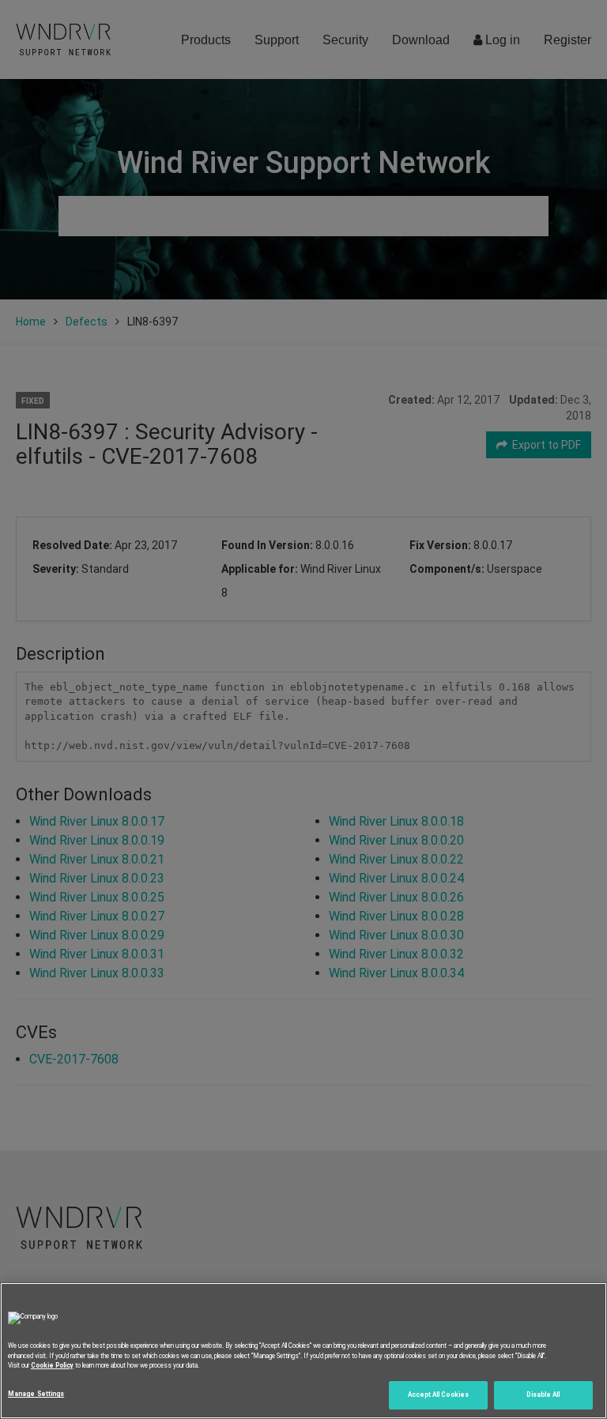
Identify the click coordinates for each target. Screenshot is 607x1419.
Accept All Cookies (438, 1394)
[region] (303, 1350)
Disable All (543, 1394)
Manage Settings (36, 1394)
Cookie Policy (52, 1365)
